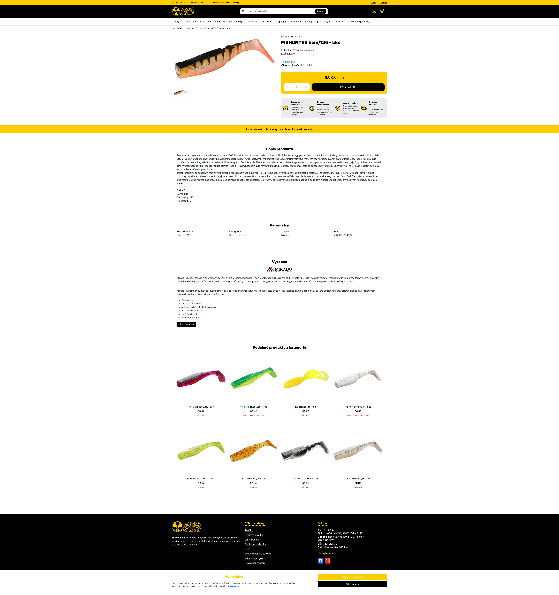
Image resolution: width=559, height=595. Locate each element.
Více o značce (186, 324)
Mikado (285, 235)
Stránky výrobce (190, 317)
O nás (373, 2)
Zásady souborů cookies (258, 553)
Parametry (271, 129)
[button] (177, 21)
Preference (233, 586)
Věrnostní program (254, 558)
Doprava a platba (254, 535)
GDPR (248, 548)
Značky (249, 530)
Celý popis (287, 53)
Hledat (320, 11)
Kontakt (384, 2)
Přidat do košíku (348, 87)
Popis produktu (254, 129)
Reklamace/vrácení (255, 562)
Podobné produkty (302, 129)
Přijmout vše (352, 584)
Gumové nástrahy (238, 235)
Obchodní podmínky (255, 544)
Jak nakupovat (252, 539)
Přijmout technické (352, 577)
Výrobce (285, 129)
